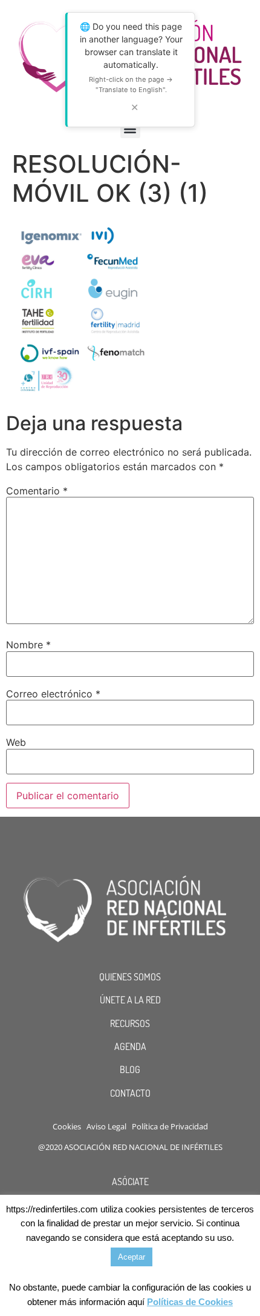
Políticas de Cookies (190, 1302)
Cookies (67, 1126)
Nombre (28, 645)
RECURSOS (130, 1023)
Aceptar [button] (131, 1256)
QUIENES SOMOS (130, 977)
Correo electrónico (53, 694)
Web (16, 742)
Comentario (37, 491)
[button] (130, 128)
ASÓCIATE (130, 1181)
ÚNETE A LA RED (130, 1000)
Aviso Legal (106, 1126)
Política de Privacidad (170, 1126)
